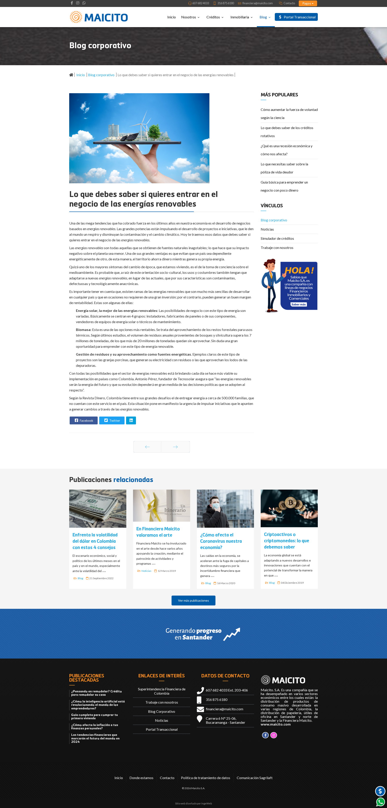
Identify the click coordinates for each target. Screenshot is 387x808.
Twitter (114, 420)
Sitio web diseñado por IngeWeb (193, 803)
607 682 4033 (200, 3)
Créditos (213, 17)
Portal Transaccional (299, 17)
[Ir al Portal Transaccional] (380, 791)
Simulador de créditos (277, 238)
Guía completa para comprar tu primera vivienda (94, 716)
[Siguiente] (175, 446)
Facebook (86, 420)
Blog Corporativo (161, 711)
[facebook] (72, 3)
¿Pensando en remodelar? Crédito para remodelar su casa (96, 693)
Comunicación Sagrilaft (255, 778)
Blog (263, 17)
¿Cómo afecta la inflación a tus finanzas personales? (94, 727)
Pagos (307, 3)
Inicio (171, 17)
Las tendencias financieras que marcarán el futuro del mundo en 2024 (95, 738)
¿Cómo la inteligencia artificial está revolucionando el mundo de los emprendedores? (98, 705)
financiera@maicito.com (258, 3)
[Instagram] (77, 3)
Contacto (289, 3)
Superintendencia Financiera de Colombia (161, 691)
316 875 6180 (225, 3)
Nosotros (188, 17)
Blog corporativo (274, 220)
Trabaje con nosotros (277, 247)
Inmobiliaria (239, 17)
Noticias (267, 229)
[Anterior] (147, 446)
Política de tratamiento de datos (205, 778)
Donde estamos (141, 778)
